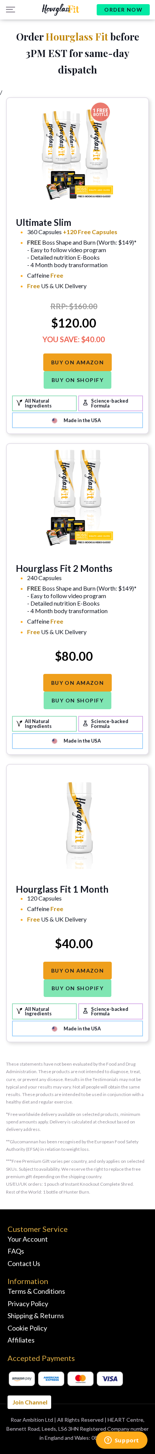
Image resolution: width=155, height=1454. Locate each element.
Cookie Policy (27, 1328)
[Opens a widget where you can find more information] (121, 1440)
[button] (10, 10)
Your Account (28, 1239)
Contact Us (24, 1263)
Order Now (123, 9)
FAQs (16, 1251)
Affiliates (21, 1340)
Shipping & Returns (36, 1315)
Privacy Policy (28, 1303)
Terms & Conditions (36, 1291)
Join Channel (29, 1402)
